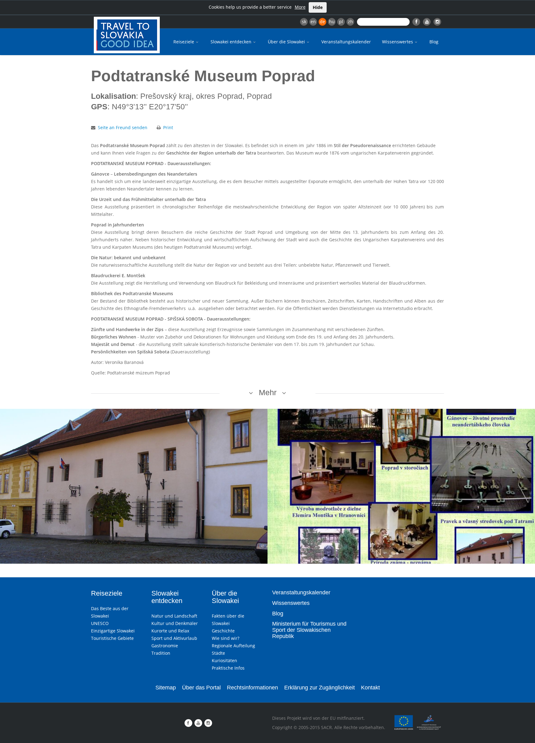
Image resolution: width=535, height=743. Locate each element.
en (313, 21)
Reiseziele (184, 42)
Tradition (160, 653)
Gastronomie (164, 646)
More (300, 7)
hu (332, 21)
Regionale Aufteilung (233, 646)
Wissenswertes (398, 42)
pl (341, 21)
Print (168, 127)
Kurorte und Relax (170, 631)
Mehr (267, 392)
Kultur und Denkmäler (174, 623)
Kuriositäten (224, 660)
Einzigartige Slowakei (113, 631)
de (322, 21)
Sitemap (165, 687)
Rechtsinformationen (252, 687)
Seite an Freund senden (122, 127)
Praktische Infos (228, 668)
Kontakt (370, 687)
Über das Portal (201, 687)
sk (304, 21)
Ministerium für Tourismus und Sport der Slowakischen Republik (309, 630)
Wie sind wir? (225, 638)
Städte (218, 653)
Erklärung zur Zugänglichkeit (319, 687)
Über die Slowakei (287, 42)
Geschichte (223, 631)
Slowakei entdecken (232, 42)
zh (350, 21)
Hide (318, 7)
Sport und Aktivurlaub (174, 638)
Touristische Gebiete (112, 638)
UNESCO (100, 623)
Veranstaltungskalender (346, 42)
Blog (433, 42)
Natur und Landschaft (174, 616)
